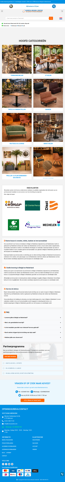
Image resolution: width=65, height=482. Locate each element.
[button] (61, 18)
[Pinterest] (12, 464)
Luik (24, 25)
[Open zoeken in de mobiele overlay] (29, 18)
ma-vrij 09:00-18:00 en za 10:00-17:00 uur (34, 395)
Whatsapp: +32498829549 (41, 391)
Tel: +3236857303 (23, 391)
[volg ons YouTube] (9, 464)
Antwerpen (14, 25)
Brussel (20, 25)
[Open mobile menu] (2, 11)
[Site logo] (32, 11)
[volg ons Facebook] (6, 464)
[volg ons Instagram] (3, 464)
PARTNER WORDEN (10, 356)
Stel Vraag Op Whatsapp (32, 400)
